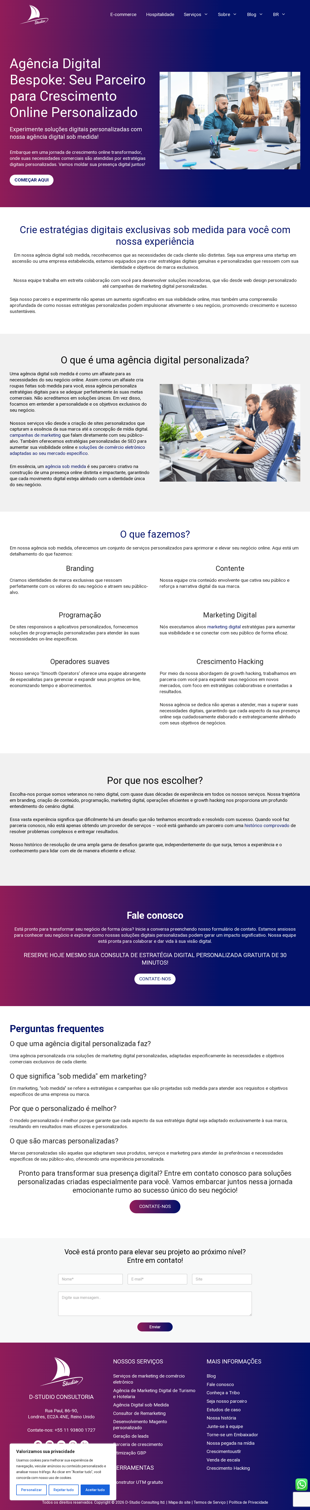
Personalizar (31, 1490)
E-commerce (123, 14)
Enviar (155, 1326)
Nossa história (221, 1418)
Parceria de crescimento (138, 1444)
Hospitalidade (160, 14)
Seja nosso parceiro (227, 1401)
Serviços (192, 14)
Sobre (224, 14)
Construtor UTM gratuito (138, 1482)
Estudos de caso (224, 1409)
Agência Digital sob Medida (141, 1405)
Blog (251, 14)
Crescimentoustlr (224, 1451)
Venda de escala (223, 1460)
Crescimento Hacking (228, 1468)
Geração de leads (131, 1436)
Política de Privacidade (248, 1502)
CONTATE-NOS (155, 979)
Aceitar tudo (95, 1490)
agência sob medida (65, 466)
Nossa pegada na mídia (231, 1443)
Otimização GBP (129, 1453)
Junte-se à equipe (225, 1426)
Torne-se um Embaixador (232, 1434)
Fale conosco (220, 1384)
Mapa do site (179, 1502)
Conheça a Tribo (223, 1392)
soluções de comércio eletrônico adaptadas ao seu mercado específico (77, 450)
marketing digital (224, 627)
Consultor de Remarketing (139, 1413)
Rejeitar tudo (64, 1490)
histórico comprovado (267, 825)
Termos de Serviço (210, 1502)
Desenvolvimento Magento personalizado (140, 1424)
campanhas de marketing (35, 435)
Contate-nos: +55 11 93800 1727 (61, 1430)
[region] (63, 1472)
